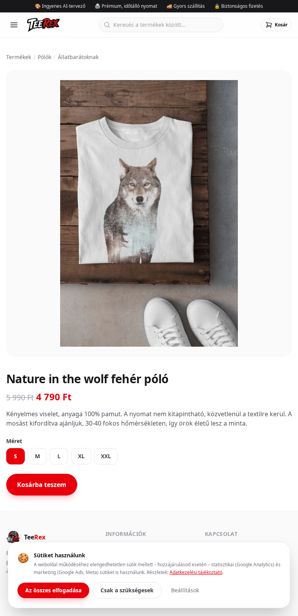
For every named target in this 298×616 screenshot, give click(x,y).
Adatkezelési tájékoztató (196, 572)
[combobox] (161, 24)
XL (81, 456)
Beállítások (185, 590)
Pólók (44, 57)
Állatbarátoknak (78, 57)
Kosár (281, 24)
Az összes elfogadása (53, 590)
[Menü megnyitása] (14, 25)
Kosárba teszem (41, 484)
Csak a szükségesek (127, 590)
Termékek (18, 57)
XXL (106, 456)
